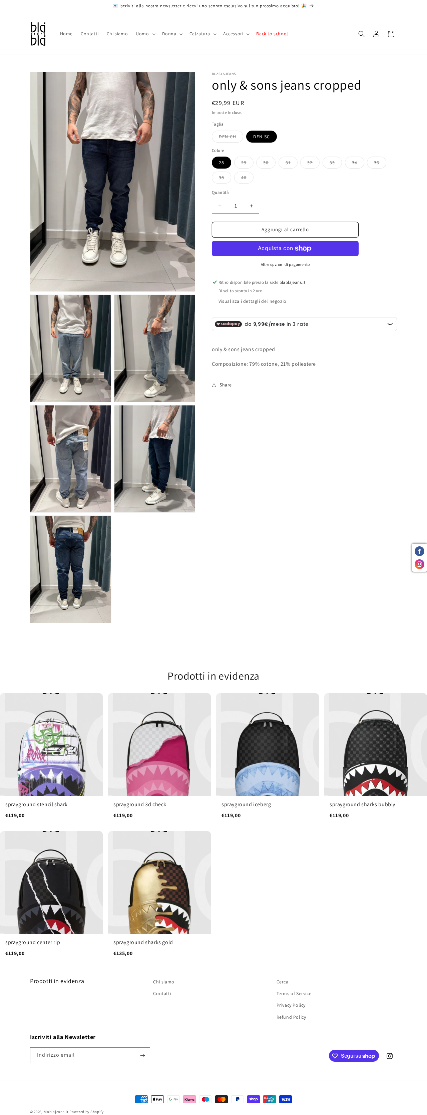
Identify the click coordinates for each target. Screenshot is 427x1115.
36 (380, 164)
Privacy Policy (291, 1005)
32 (313, 164)
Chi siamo (163, 982)
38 (225, 179)
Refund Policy (291, 1017)
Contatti (162, 994)
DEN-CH (231, 138)
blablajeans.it (56, 1111)
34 (358, 164)
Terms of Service (294, 994)
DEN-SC (261, 137)
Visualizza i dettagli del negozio (253, 301)
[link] (51, 759)
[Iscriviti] (142, 1055)
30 (269, 164)
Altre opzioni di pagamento (285, 264)
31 (292, 164)
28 (221, 163)
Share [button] (226, 385)
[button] (145, 34)
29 (247, 164)
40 (247, 179)
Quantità (220, 193)
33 (336, 164)
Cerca (283, 982)
